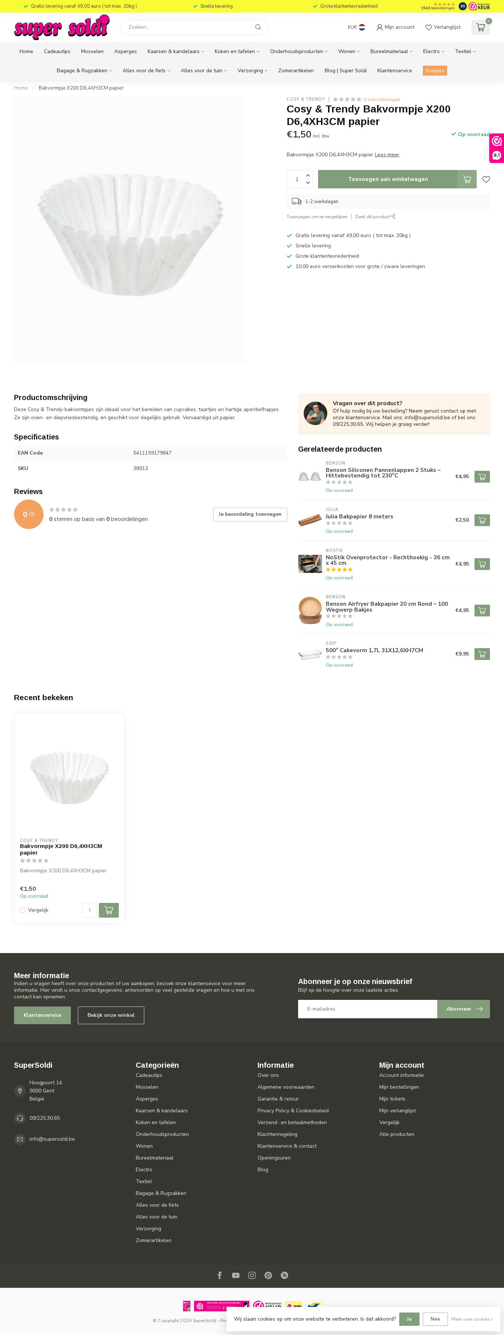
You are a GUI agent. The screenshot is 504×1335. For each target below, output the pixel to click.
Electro (431, 51)
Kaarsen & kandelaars (174, 51)
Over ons (268, 1075)
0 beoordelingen (382, 99)
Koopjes (435, 70)
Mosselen (92, 51)
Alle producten (396, 1134)
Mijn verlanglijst (397, 1110)
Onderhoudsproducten (296, 51)
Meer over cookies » (472, 1319)
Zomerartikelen (296, 70)
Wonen (346, 51)
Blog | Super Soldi (346, 70)
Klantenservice (394, 70)
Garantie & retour (278, 1098)
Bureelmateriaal (389, 51)
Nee (435, 1318)
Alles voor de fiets (144, 70)
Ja (409, 1318)
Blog (263, 1169)
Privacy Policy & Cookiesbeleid (293, 1110)
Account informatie (401, 1075)
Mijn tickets (392, 1098)
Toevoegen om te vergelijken (317, 216)
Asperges (125, 51)
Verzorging (250, 70)
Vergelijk (38, 910)
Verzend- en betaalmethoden (292, 1122)
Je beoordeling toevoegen (250, 514)
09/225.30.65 (45, 1118)
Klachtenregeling (277, 1134)
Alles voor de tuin (201, 70)
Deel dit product (373, 216)
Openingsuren (274, 1157)
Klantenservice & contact (287, 1146)
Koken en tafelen (235, 51)
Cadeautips (57, 51)
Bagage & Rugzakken (82, 70)
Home (26, 51)
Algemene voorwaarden (286, 1087)
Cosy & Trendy (306, 99)
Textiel (463, 51)
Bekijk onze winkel (111, 1015)
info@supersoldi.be (52, 1139)
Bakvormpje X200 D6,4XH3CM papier (81, 88)
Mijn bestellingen (399, 1087)
